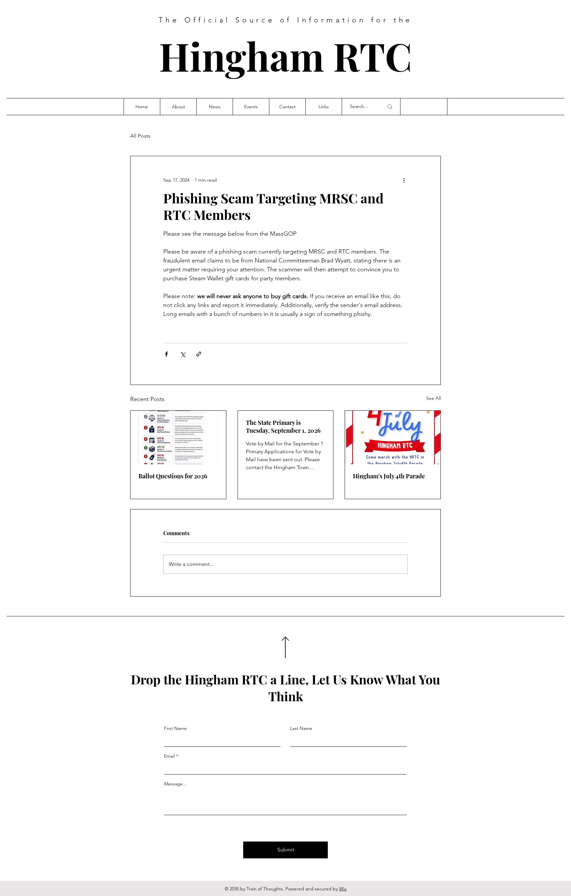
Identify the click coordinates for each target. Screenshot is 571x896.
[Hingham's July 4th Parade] (392, 437)
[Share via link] (199, 354)
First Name (175, 728)
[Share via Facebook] (166, 354)
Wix (343, 889)
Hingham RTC (285, 55)
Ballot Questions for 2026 (172, 476)
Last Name (301, 728)
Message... (175, 783)
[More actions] (404, 180)
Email (169, 756)
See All (433, 398)
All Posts (140, 136)
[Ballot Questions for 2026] (178, 437)
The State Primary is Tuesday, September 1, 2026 (283, 426)
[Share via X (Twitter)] (182, 354)
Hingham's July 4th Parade (389, 476)
